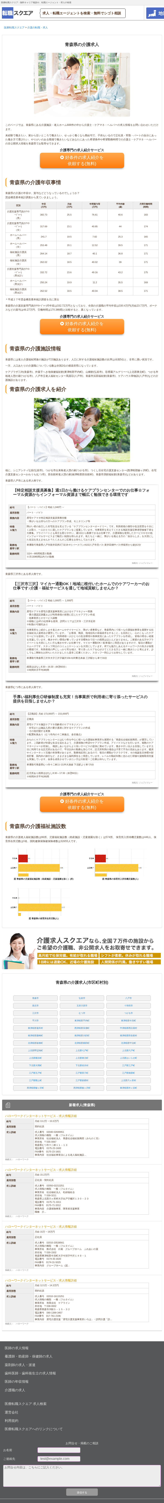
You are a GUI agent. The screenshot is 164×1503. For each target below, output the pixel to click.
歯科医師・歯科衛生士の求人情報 (30, 1373)
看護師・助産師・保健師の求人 (29, 1356)
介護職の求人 (15, 1390)
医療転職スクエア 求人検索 (26, 1404)
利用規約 (11, 1420)
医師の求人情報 (17, 1348)
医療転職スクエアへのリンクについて (34, 1429)
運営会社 (11, 1412)
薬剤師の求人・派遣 (20, 1365)
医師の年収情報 (17, 1381)
